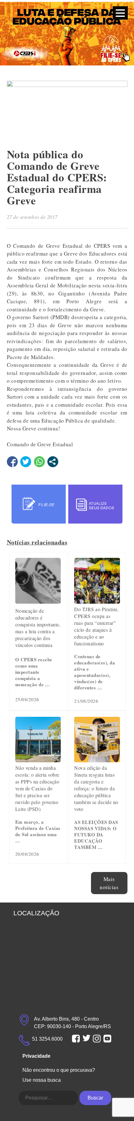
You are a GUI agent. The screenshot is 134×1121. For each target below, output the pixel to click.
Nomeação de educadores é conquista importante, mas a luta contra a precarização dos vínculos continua (38, 627)
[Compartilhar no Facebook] (12, 461)
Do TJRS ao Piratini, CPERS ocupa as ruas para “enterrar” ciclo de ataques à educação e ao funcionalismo (96, 626)
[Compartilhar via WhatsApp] (39, 461)
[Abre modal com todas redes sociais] (52, 461)
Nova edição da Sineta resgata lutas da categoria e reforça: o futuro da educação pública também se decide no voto (96, 788)
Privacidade (36, 1056)
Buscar (95, 1097)
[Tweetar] (25, 461)
